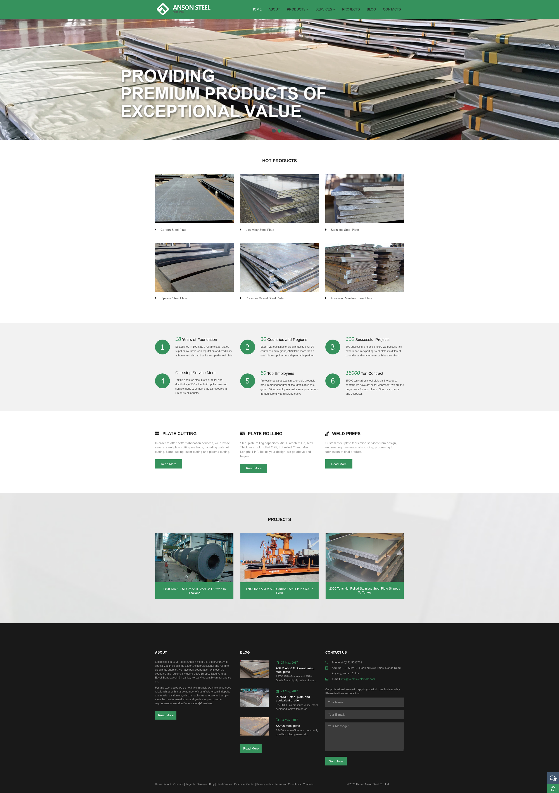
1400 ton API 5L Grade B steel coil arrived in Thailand (194, 591)
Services (324, 9)
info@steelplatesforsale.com (358, 679)
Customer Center (244, 784)
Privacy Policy (264, 784)
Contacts (392, 9)
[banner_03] (285, 131)
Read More (168, 464)
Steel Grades (224, 784)
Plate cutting (179, 433)
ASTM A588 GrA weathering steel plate (295, 669)
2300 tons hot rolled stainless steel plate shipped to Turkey (364, 590)
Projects (351, 9)
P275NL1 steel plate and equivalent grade (293, 698)
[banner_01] (274, 131)
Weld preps (346, 433)
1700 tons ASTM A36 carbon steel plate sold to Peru (279, 591)
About (274, 9)
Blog (371, 9)
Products (296, 9)
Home (257, 9)
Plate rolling (265, 433)
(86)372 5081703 (351, 662)
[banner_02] (279, 131)
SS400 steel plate (288, 725)
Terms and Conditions (288, 784)
